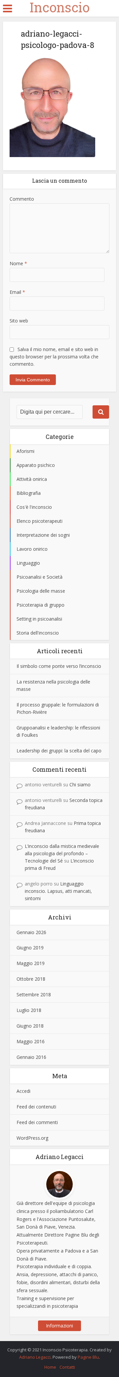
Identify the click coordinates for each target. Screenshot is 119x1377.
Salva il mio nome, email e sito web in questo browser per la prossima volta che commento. (54, 356)
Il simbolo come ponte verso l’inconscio (59, 666)
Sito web (19, 320)
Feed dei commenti (37, 1122)
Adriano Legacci (35, 1357)
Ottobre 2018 (31, 979)
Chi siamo (80, 784)
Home (50, 1367)
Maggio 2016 (31, 1041)
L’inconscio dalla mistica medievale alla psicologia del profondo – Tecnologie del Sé (62, 853)
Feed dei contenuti (36, 1106)
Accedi (23, 1091)
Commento (22, 199)
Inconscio (59, 7)
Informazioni (59, 1325)
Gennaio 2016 (31, 1057)
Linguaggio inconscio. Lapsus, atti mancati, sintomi (58, 891)
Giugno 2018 (30, 1026)
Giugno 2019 (30, 947)
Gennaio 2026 (31, 932)
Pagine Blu (88, 1357)
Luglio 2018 (29, 1010)
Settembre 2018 (34, 994)
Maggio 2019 (31, 963)
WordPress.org (32, 1138)
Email (17, 292)
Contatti (67, 1367)
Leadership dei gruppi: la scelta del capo (59, 750)
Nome (18, 263)
